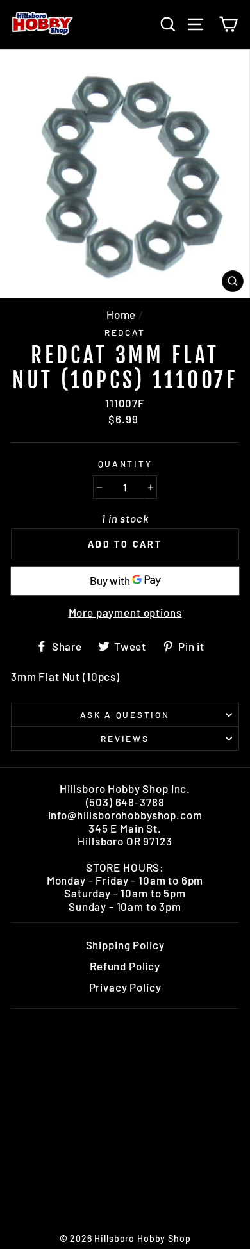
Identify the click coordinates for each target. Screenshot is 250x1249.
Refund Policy (125, 965)
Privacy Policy (125, 987)
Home (121, 314)
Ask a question (124, 714)
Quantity (125, 464)
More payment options (125, 612)
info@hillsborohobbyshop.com (125, 814)
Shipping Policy (125, 944)
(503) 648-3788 (125, 802)
